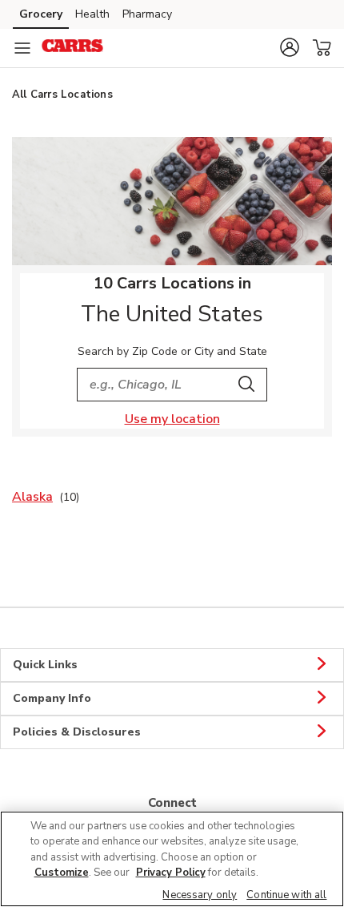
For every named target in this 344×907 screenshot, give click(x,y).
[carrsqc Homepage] (72, 48)
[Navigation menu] (22, 48)
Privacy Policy (171, 872)
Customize (61, 872)
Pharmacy (147, 14)
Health (92, 14)
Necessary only (199, 895)
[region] (172, 859)
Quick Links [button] (45, 664)
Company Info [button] (52, 698)
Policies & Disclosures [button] (77, 732)
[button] (290, 47)
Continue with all (286, 895)
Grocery (40, 14)
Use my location (172, 419)
